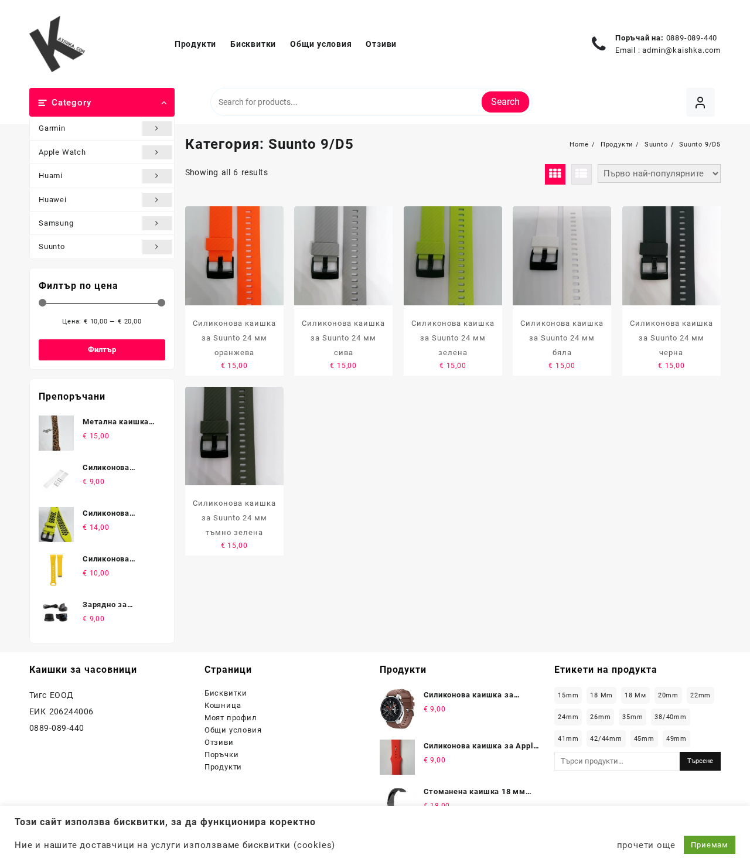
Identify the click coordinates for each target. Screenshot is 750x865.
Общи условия (233, 730)
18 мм (635, 695)
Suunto (52, 246)
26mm (600, 717)
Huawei (53, 199)
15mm (568, 695)
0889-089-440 (692, 37)
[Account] (700, 102)
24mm (568, 717)
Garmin (52, 128)
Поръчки (221, 754)
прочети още (646, 845)
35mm (632, 717)
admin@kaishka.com (681, 50)
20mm (668, 695)
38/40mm (670, 717)
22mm (700, 695)
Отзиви (219, 742)
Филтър (102, 349)
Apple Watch (62, 152)
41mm (568, 739)
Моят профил (230, 717)
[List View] (581, 174)
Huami (51, 175)
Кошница (222, 705)
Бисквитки (225, 693)
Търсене (700, 761)
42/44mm (606, 739)
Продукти (223, 766)
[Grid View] (555, 174)
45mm (644, 739)
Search (505, 101)
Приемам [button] (709, 844)
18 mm (601, 695)
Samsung (56, 223)
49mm (676, 739)
